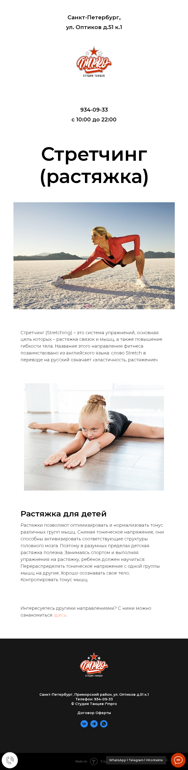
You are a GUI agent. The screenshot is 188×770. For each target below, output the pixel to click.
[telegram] (94, 726)
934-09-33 (94, 110)
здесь (60, 615)
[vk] (84, 726)
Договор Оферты (94, 713)
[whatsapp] (103, 726)
